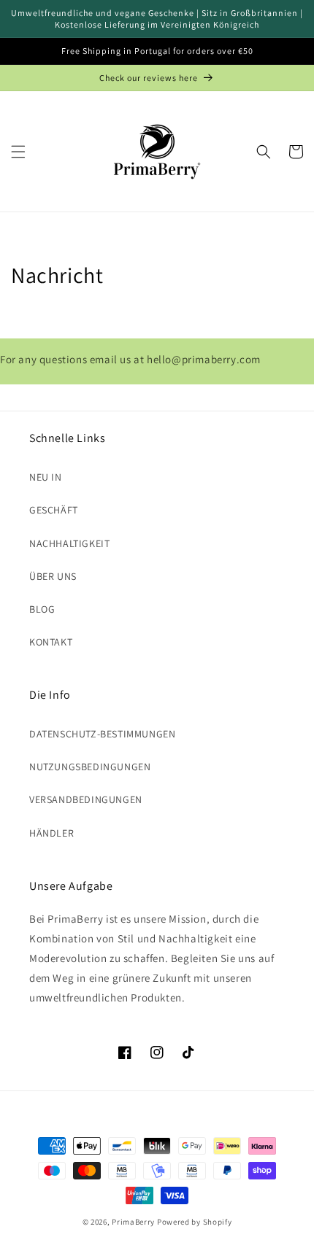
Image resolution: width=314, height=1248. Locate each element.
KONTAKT (50, 641)
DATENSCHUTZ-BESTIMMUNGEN (102, 733)
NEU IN (45, 477)
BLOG (42, 609)
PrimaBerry (133, 1222)
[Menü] (18, 152)
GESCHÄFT (53, 509)
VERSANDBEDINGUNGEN (85, 799)
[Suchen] (264, 152)
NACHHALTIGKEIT (69, 543)
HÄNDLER (51, 833)
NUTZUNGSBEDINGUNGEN (89, 766)
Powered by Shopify (194, 1222)
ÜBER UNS (53, 576)
